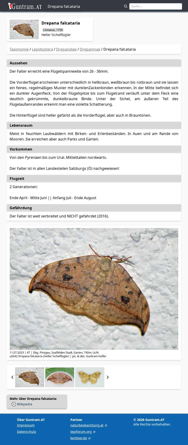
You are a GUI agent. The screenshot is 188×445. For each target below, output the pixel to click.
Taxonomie (19, 49)
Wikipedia (24, 404)
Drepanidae (66, 49)
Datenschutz (26, 431)
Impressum (26, 425)
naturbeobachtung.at (86, 425)
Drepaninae (90, 49)
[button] (12, 377)
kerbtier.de (78, 438)
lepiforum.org (81, 431)
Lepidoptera (42, 49)
